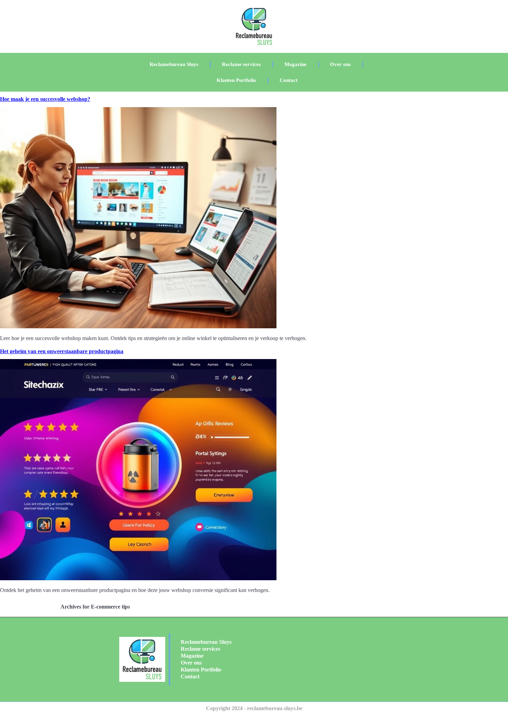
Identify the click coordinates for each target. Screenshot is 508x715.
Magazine (295, 64)
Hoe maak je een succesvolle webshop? (45, 99)
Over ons (340, 64)
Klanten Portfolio (236, 80)
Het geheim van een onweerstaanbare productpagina (61, 351)
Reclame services (241, 64)
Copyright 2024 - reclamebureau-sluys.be (254, 708)
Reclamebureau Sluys (174, 64)
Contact (289, 80)
